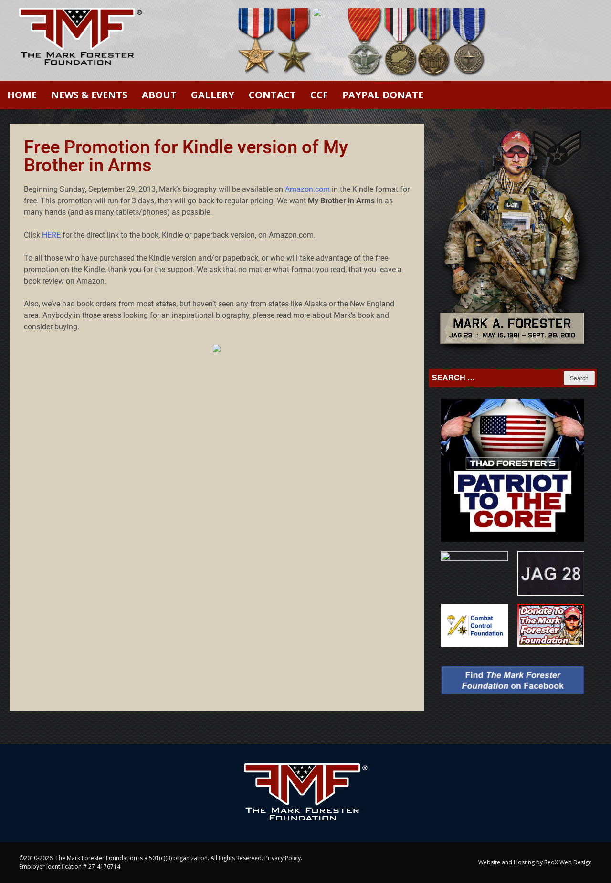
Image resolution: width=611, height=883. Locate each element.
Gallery (212, 94)
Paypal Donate (382, 94)
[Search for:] (497, 378)
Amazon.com (307, 189)
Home (22, 94)
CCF (319, 94)
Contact (272, 94)
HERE (51, 235)
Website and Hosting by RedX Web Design (535, 862)
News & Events (89, 94)
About (159, 94)
